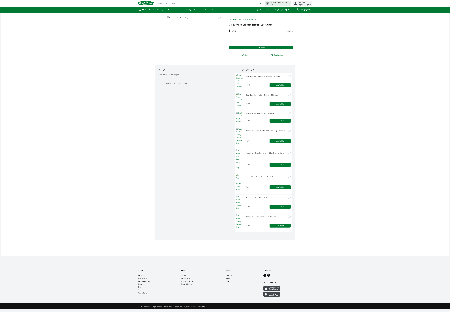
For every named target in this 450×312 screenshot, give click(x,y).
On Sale (183, 275)
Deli (240, 19)
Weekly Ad (161, 9)
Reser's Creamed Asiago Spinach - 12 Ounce (260, 113)
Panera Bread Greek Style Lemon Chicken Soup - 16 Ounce (265, 153)
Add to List (261, 47)
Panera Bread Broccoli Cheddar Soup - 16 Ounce (261, 198)
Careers (140, 290)
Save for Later (278, 55)
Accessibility (201, 307)
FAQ (140, 287)
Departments (185, 278)
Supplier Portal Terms (190, 307)
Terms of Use (178, 307)
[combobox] (162, 3)
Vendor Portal (142, 293)
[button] (305, 9)
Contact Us (228, 275)
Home (227, 281)
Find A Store (142, 278)
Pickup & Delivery (187, 284)
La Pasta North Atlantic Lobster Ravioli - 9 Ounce (262, 177)
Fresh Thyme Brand (187, 281)
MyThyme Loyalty (144, 281)
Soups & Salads (249, 19)
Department (233, 19)
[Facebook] (264, 276)
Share (246, 55)
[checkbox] (219, 18)
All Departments (148, 9)
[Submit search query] (260, 3)
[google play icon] (271, 296)
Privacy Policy (168, 307)
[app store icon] (271, 290)
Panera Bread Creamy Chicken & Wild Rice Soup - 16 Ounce (265, 130)
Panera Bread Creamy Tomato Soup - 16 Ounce (261, 216)
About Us (141, 275)
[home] (146, 3)
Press (140, 284)
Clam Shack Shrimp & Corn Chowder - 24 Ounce (262, 95)
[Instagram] (268, 276)
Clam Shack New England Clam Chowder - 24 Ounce (263, 76)
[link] (264, 10)
